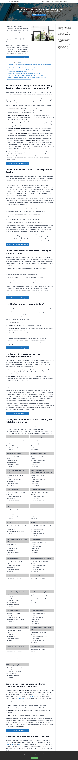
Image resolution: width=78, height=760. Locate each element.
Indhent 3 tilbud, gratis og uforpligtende (17, 57)
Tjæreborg (21, 698)
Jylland (47, 1)
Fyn (52, 1)
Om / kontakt (63, 1)
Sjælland (57, 1)
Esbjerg (31, 696)
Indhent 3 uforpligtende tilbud (39, 14)
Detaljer (50, 755)
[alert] (39, 755)
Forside (43, 1)
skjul (20, 62)
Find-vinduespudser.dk (12, 2)
